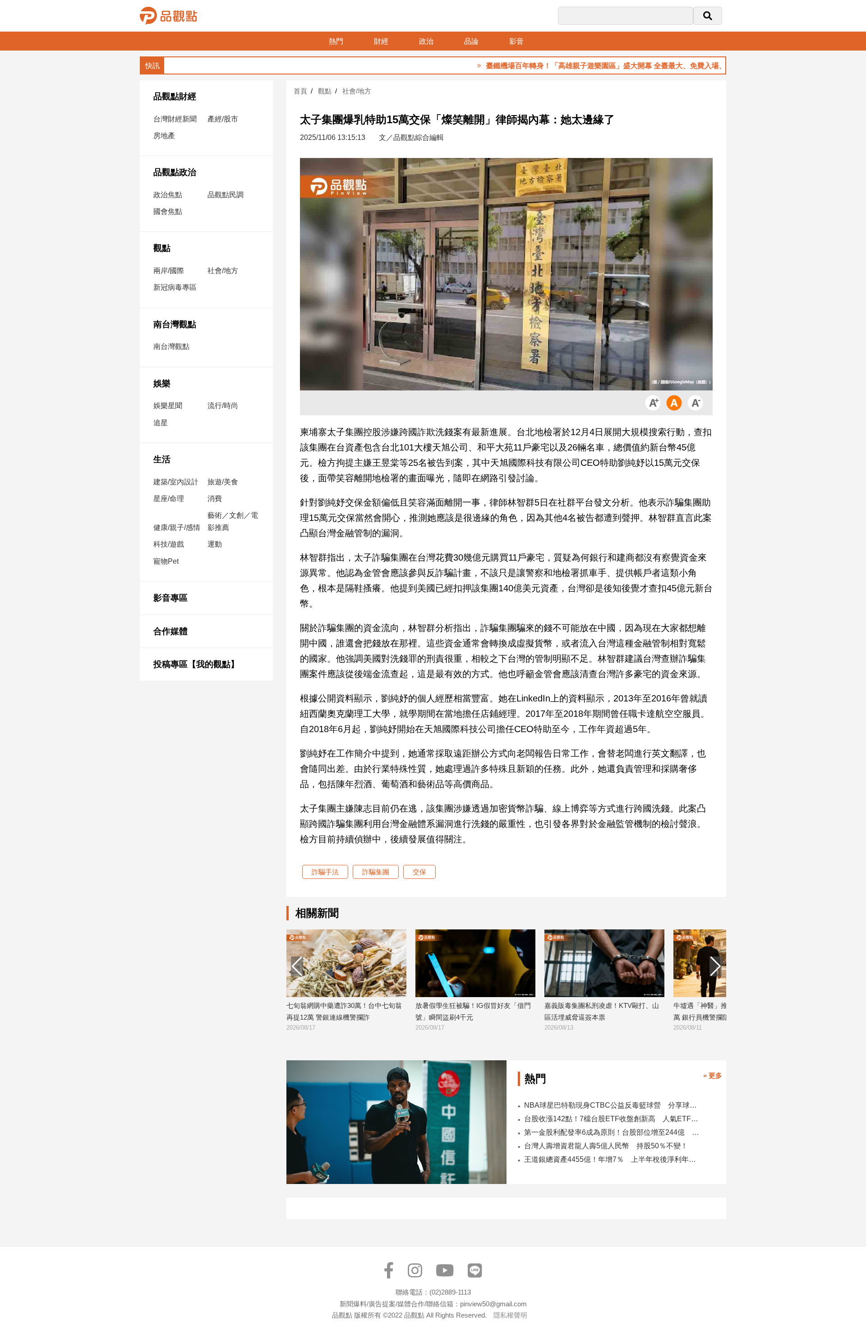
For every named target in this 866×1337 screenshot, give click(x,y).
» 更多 (712, 1075)
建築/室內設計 (175, 482)
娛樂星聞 (167, 405)
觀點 (161, 248)
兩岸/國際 (168, 270)
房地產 (164, 135)
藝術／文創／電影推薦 (232, 521)
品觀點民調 (225, 195)
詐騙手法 (325, 872)
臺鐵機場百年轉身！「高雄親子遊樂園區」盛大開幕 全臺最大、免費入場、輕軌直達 (577, 66)
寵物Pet (166, 561)
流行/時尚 (222, 405)
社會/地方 (222, 270)
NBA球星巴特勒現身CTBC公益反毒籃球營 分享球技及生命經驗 (613, 1105)
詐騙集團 (375, 872)
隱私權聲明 (510, 1315)
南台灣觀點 (174, 324)
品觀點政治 (174, 172)
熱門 (336, 41)
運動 (214, 544)
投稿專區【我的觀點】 (196, 664)
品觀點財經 (174, 96)
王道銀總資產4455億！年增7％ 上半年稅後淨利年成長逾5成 (613, 1159)
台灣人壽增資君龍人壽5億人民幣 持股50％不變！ (606, 1145)
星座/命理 (168, 498)
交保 (419, 872)
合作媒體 (170, 631)
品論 (471, 41)
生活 (161, 459)
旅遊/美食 (222, 482)
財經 (381, 41)
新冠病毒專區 (175, 287)
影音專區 (170, 598)
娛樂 (161, 383)
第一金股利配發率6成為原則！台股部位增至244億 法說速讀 (613, 1132)
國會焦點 (167, 211)
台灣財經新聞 (175, 119)
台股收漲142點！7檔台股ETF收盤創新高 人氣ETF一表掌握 (613, 1118)
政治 (426, 41)
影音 (516, 41)
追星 (160, 423)
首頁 (300, 91)
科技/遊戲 (168, 544)
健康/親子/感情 (176, 527)
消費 (214, 498)
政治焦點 (167, 195)
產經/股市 (222, 119)
